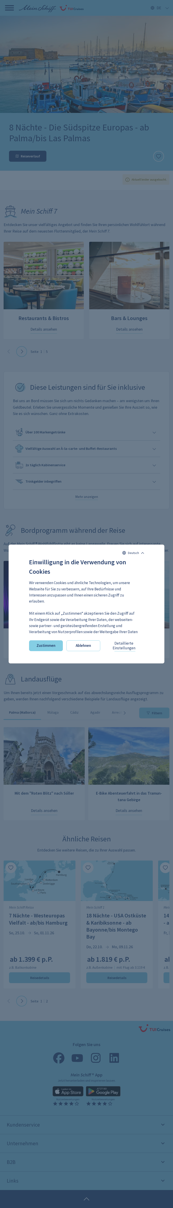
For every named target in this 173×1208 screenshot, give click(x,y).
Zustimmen (45, 645)
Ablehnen (83, 645)
